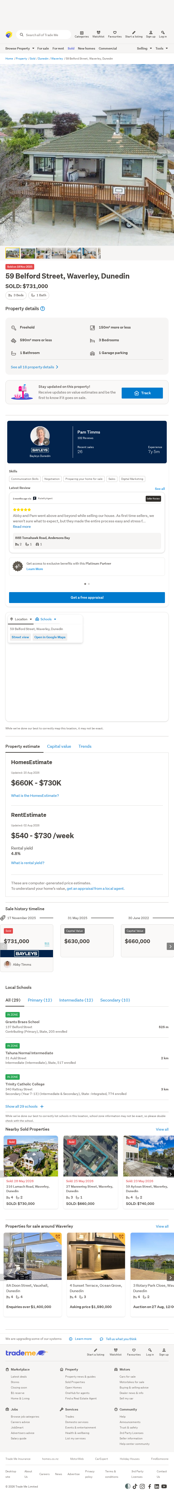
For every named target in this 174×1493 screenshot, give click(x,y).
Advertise (74, 1474)
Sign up (150, 36)
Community (128, 1409)
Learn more (83, 1339)
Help (123, 1416)
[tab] (21, 619)
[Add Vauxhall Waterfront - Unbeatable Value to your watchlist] (55, 1239)
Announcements (130, 1422)
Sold (71, 48)
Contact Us (162, 1474)
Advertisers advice (22, 1433)
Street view (20, 637)
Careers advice (20, 1422)
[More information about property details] (42, 308)
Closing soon (19, 1387)
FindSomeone (160, 1459)
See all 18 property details (32, 366)
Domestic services (76, 1422)
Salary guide (19, 1438)
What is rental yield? (27, 862)
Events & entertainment (80, 1427)
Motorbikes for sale (132, 1382)
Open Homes (73, 1387)
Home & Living (20, 1398)
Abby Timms (22, 964)
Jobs (14, 1409)
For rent (58, 48)
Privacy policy (89, 1474)
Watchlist (116, 1354)
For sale (43, 48)
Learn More (35, 569)
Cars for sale (128, 1376)
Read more (22, 526)
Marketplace (20, 1369)
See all (160, 488)
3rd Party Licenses (131, 1433)
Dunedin (43, 58)
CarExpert (101, 1459)
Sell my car (126, 1398)
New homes (86, 48)
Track (146, 393)
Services (71, 1409)
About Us (28, 1474)
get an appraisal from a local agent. (96, 888)
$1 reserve (17, 1393)
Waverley (57, 58)
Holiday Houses (130, 1459)
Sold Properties (75, 1382)
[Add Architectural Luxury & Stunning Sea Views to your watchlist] (118, 1239)
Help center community (135, 1444)
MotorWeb (77, 1459)
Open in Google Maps (49, 637)
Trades (69, 1416)
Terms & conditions (111, 1474)
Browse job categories (25, 1416)
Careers (44, 1474)
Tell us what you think (121, 1339)
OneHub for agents (77, 1393)
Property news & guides (80, 1376)
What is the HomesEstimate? (35, 795)
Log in (163, 36)
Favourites (134, 1354)
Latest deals (19, 1376)
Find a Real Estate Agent (81, 1398)
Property (22, 58)
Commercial (108, 48)
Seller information (131, 1438)
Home (9, 58)
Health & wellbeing (77, 1433)
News (58, 1474)
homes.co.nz (50, 1459)
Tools (159, 48)
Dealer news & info (131, 1393)
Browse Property (18, 48)
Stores (15, 1382)
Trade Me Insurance (18, 1459)
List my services (75, 1438)
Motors (125, 1369)
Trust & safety (129, 1427)
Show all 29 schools (21, 1106)
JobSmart (17, 1427)
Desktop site (10, 1474)
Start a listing (95, 1354)
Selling (142, 48)
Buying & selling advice (134, 1387)
